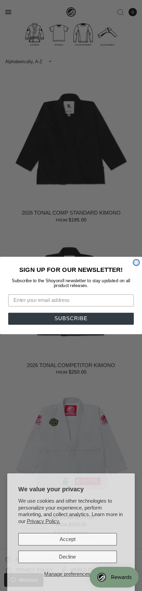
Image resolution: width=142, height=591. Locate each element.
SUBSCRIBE (70, 319)
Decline (67, 557)
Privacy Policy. (43, 521)
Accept (67, 539)
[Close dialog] (136, 262)
